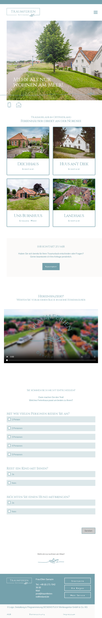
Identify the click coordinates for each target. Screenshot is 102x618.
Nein (14, 483)
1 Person (16, 419)
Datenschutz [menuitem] (37, 614)
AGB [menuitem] (9, 614)
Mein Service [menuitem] (77, 595)
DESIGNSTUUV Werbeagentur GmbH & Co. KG (65, 607)
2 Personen (17, 428)
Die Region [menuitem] (77, 588)
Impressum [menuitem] (69, 614)
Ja (13, 474)
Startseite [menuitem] (77, 580)
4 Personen (17, 446)
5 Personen (17, 454)
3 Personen (17, 437)
